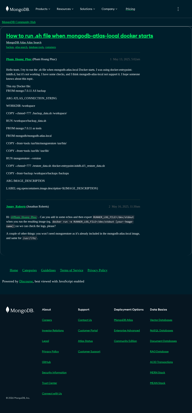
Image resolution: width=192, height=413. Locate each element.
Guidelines (48, 270)
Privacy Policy (97, 270)
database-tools (36, 47)
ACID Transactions (161, 362)
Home (14, 270)
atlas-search (21, 47)
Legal (45, 341)
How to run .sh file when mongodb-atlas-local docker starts (79, 35)
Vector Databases (161, 320)
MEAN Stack (157, 383)
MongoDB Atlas (123, 320)
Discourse (26, 281)
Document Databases (163, 341)
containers (50, 47)
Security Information (54, 372)
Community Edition (125, 341)
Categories (29, 270)
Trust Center (49, 383)
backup (10, 47)
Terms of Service (71, 270)
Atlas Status (85, 341)
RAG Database (159, 351)
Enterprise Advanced (127, 330)
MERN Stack (157, 372)
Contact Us (85, 320)
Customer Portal (88, 330)
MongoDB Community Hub (19, 22)
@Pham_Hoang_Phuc (24, 217)
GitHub (46, 362)
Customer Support (89, 351)
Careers (47, 320)
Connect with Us (52, 393)
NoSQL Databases (161, 330)
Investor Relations (53, 330)
